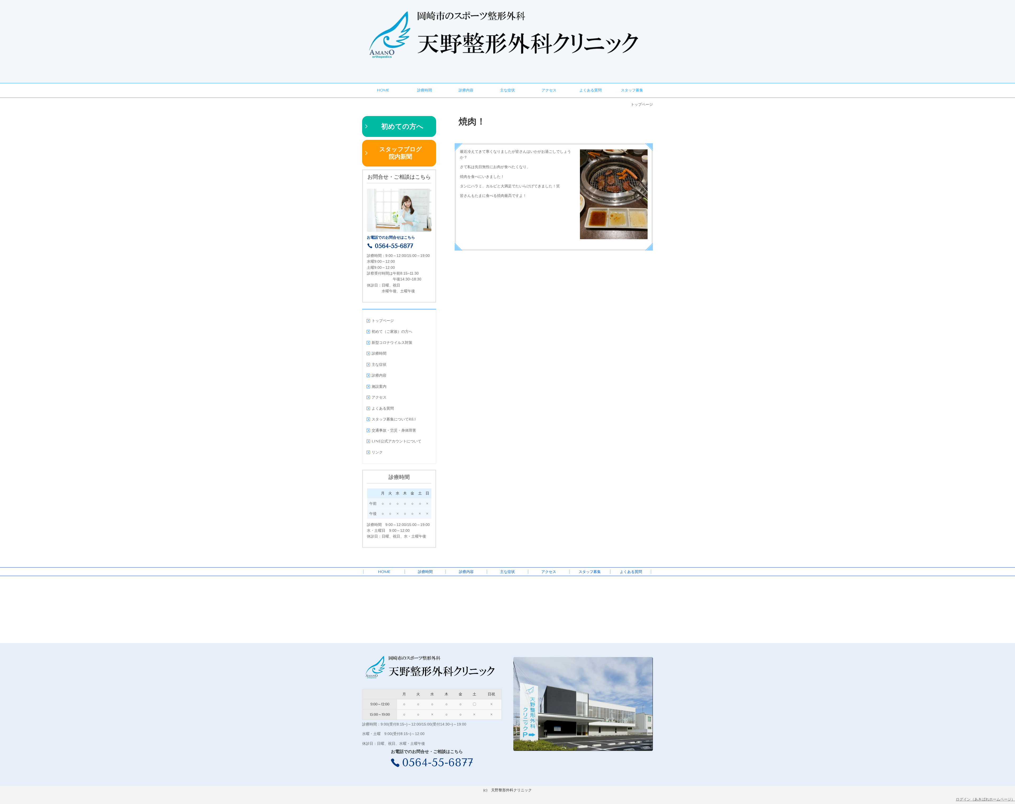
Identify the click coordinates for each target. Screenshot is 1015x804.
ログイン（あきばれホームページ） (985, 799)
